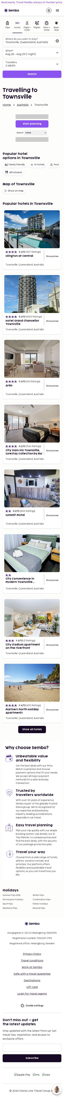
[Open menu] (57, 10)
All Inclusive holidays (13, 899)
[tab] (7, 26)
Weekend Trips (10, 908)
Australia (22, 105)
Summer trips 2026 (12, 895)
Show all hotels (32, 729)
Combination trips (42, 899)
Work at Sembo (32, 967)
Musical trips (39, 908)
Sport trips (8, 904)
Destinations (32, 980)
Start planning (32, 124)
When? (9, 50)
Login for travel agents (32, 993)
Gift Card (32, 987)
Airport (20, 133)
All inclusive (15, 172)
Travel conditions (32, 960)
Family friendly (17, 164)
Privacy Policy (32, 954)
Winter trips (38, 895)
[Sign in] (49, 10)
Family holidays (40, 904)
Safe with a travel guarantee (32, 974)
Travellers (11, 62)
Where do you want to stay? (21, 39)
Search (32, 74)
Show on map (15, 190)
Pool (56, 164)
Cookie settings (35, 1005)
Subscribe (32, 1058)
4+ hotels (39, 164)
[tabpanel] (32, 57)
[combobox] (29, 42)
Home (7, 105)
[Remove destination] (57, 41)
